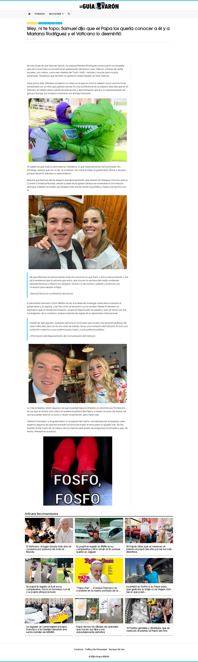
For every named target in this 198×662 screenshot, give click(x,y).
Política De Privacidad (96, 649)
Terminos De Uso (117, 649)
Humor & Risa (32, 23)
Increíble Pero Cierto (46, 23)
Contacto (79, 649)
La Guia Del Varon (99, 5)
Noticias (59, 23)
